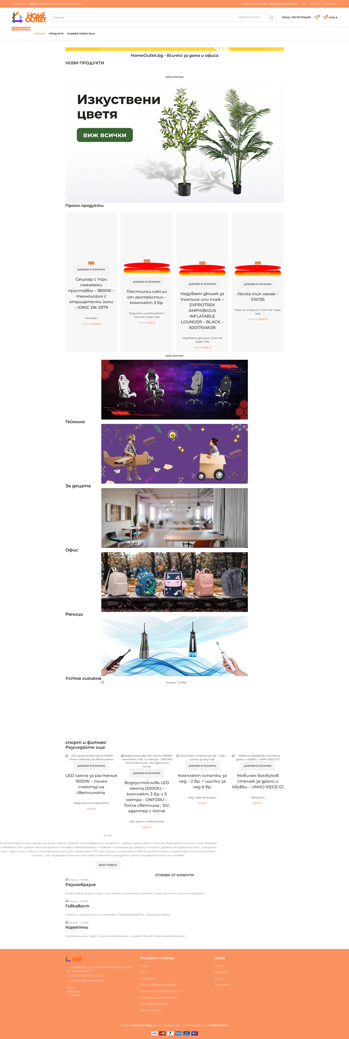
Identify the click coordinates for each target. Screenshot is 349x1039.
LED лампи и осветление (147, 821)
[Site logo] (29, 17)
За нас (144, 966)
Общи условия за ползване (158, 984)
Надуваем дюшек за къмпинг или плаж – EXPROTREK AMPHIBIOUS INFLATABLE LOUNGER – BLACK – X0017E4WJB (202, 310)
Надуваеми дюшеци (196, 338)
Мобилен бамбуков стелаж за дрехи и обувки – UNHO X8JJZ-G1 (258, 781)
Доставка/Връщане (154, 1003)
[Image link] (73, 959)
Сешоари (91, 318)
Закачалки (258, 797)
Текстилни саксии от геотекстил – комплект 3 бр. (147, 297)
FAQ (143, 972)
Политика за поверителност (161, 991)
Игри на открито (247, 310)
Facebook (292, 3)
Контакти (20, 3)
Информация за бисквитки (158, 997)
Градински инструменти (146, 313)
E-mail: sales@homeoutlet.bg (86, 980)
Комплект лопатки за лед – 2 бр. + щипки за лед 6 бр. (202, 781)
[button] (91, 269)
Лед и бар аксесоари (202, 797)
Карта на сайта (151, 1010)
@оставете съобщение (67, 3)
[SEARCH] (271, 17)
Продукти (222, 972)
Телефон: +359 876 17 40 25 (84, 975)
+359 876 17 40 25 (37, 3)
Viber (265, 3)
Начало (219, 966)
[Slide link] (174, 49)
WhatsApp (275, 3)
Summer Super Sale (147, 317)
